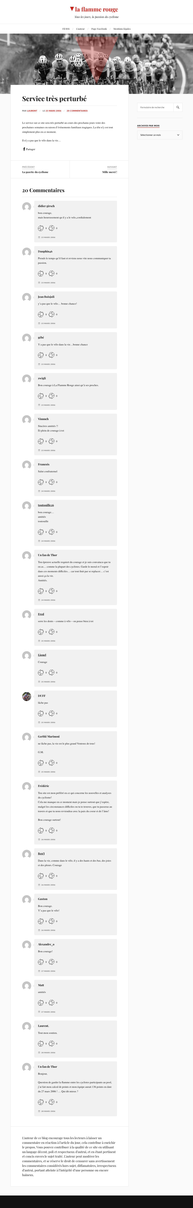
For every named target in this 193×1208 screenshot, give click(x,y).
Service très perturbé (54, 98)
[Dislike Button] (51, 228)
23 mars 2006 (53, 111)
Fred (41, 614)
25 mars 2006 (48, 641)
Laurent (32, 111)
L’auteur (80, 28)
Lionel (42, 655)
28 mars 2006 (48, 1053)
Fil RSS (66, 28)
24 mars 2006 (48, 491)
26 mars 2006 (48, 839)
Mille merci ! (109, 172)
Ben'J (41, 853)
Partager (30, 149)
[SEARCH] (177, 107)
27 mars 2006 (48, 971)
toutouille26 (46, 505)
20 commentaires (77, 111)
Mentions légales (122, 28)
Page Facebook (99, 28)
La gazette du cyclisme (35, 172)
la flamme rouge (96, 9)
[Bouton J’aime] (41, 228)
